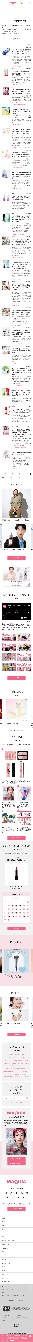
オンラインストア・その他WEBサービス (13, 1295)
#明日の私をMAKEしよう (16, 1054)
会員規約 (3, 1320)
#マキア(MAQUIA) (21, 104)
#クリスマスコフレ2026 (11, 1060)
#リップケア (10, 1074)
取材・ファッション (7, 1289)
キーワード (8, 477)
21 (24, 913)
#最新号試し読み (25, 1076)
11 (12, 909)
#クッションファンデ (24, 147)
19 (16, 913)
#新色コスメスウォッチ (16, 1066)
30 (5, 920)
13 (20, 909)
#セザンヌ (17, 1076)
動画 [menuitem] (3, 1274)
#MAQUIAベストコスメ (16, 1057)
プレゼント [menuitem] (5, 1270)
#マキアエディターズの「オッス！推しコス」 (16, 1068)
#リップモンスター (8, 1076)
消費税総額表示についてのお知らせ (16, 1300)
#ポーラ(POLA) (23, 447)
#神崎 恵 (27, 1063)
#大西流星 (13, 1063)
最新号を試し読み (16, 1158)
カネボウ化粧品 (19, 886)
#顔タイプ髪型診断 (8, 1071)
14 (24, 909)
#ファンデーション (16, 147)
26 (16, 916)
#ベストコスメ (19, 124)
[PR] (16, 576)
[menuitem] (16, 1218)
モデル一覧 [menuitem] (5, 1278)
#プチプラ (21, 257)
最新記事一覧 (16, 39)
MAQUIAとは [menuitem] (5, 1282)
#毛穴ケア (14, 279)
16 (5, 913)
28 (24, 916)
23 (5, 916)
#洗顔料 (18, 279)
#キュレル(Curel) (19, 468)
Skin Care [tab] (10, 744)
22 (28, 913)
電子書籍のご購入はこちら (16, 1163)
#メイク (13, 343)
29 (28, 916)
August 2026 (17, 894)
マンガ (3, 1286)
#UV (13, 363)
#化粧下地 (14, 124)
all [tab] (4, 744)
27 (20, 916)
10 (9, 909)
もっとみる (16, 557)
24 (9, 916)
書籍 (3, 1292)
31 (8, 920)
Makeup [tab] (18, 744)
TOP (3, 477)
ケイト (11, 886)
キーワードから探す (16, 1102)
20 (20, 913)
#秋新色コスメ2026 (23, 1060)
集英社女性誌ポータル (5, 1315)
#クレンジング (15, 234)
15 (28, 909)
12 (16, 909)
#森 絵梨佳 (7, 1063)
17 (9, 913)
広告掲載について (19, 1315)
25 (13, 916)
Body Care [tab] (26, 744)
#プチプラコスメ (15, 257)
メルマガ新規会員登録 (16, 1208)
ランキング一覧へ (16, 837)
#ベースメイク (15, 167)
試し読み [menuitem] (4, 1267)
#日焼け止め (16, 363)
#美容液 (13, 305)
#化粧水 (19, 66)
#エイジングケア (19, 84)
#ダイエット (23, 1074)
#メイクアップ (18, 343)
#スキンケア (14, 66)
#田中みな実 (20, 1063)
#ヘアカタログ (18, 1071)
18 (12, 913)
